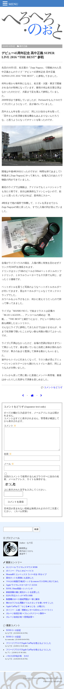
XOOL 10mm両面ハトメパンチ (19, 588)
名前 (7, 454)
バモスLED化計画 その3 (17, 656)
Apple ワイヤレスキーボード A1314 (21, 585)
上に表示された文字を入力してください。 (26, 490)
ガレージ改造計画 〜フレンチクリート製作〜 (26, 613)
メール (9, 464)
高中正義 (23, 46)
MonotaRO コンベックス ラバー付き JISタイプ (26, 574)
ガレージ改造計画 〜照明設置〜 (20, 617)
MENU (13, 4)
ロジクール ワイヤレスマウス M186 (21, 567)
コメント (10, 426)
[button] (6, 3)
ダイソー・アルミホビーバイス (20, 571)
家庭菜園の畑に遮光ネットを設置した (23, 592)
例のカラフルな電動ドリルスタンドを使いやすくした (29, 603)
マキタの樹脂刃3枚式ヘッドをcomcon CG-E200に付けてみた (32, 581)
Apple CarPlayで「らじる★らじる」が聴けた (25, 606)
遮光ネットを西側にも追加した (20, 578)
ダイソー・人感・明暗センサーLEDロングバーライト (29, 610)
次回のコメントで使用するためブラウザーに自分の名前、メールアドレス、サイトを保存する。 (31, 478)
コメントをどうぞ (53, 387)
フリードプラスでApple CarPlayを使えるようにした (28, 643)
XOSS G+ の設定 (13, 630)
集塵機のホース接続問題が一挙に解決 (23, 599)
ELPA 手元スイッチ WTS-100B (19, 595)
